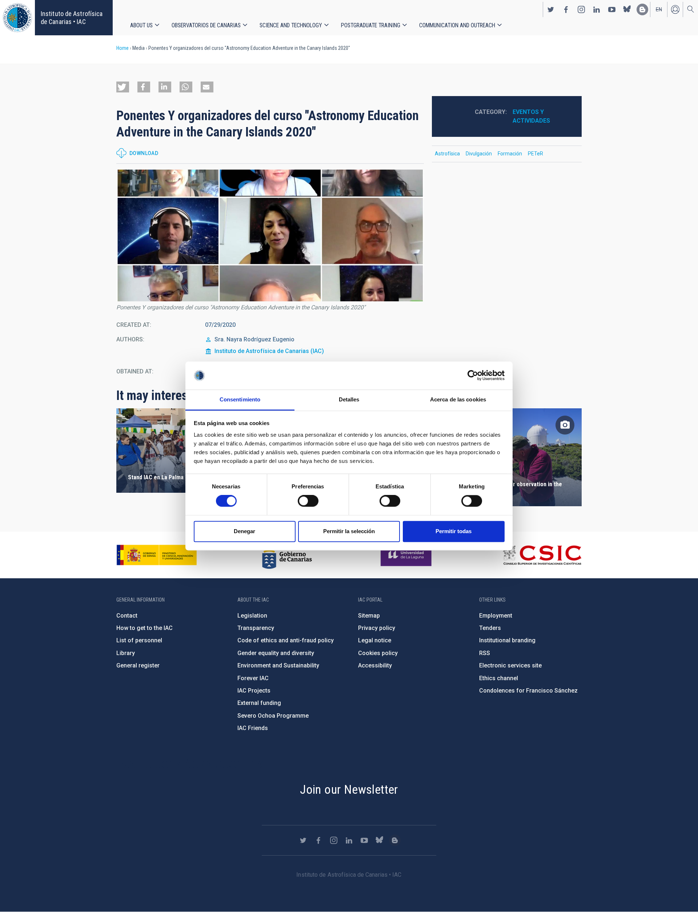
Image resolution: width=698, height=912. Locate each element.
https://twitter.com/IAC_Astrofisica (550, 9)
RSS (484, 653)
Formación (510, 153)
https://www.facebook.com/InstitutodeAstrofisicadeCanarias (566, 9)
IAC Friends (252, 728)
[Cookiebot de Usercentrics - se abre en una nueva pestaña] (473, 375)
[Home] (17, 17)
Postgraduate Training (370, 25)
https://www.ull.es (407, 555)
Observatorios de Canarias (206, 25)
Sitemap (369, 615)
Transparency (255, 627)
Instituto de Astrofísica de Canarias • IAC (72, 17)
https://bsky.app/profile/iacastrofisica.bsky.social (627, 9)
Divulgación (479, 153)
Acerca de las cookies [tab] (458, 399)
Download (143, 153)
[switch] (308, 501)
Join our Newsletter (349, 789)
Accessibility (375, 665)
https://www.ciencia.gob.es (156, 555)
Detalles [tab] (349, 399)
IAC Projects (253, 690)
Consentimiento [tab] (240, 399)
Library (125, 653)
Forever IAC (253, 678)
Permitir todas (454, 531)
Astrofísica (447, 153)
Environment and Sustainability (278, 665)
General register (138, 665)
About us (141, 25)
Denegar (244, 531)
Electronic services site (510, 665)
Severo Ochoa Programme (273, 715)
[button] (122, 87)
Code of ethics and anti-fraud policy (285, 640)
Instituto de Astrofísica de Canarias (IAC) (269, 351)
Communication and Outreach (457, 25)
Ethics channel (498, 678)
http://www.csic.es (542, 555)
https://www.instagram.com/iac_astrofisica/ (581, 9)
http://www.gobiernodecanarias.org (286, 555)
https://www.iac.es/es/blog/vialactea (642, 9)
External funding (259, 702)
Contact (126, 615)
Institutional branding (507, 640)
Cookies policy (378, 653)
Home (122, 48)
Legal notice (374, 640)
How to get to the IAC (144, 627)
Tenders (490, 627)
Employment (495, 615)
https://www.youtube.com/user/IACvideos (611, 9)
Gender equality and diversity (275, 653)
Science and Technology (291, 25)
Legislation (252, 615)
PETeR (535, 153)
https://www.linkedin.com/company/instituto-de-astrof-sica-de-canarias (596, 9)
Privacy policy (376, 627)
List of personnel (139, 640)
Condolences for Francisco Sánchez (528, 690)
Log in (675, 9)
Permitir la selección (349, 531)
